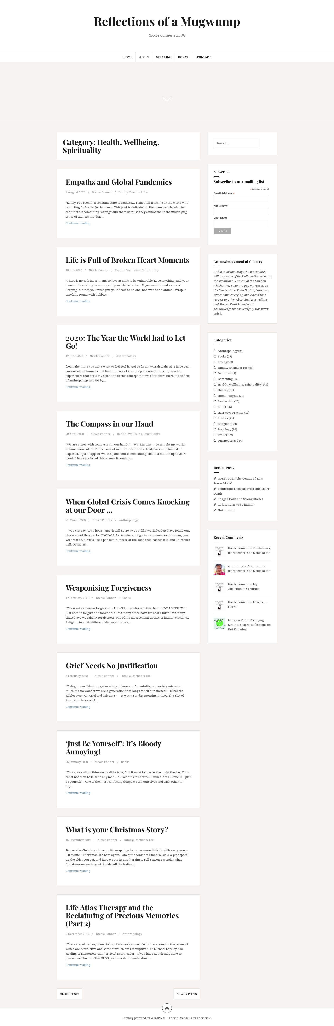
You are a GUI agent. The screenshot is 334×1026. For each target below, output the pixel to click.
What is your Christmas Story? (117, 829)
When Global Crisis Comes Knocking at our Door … (128, 506)
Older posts (69, 994)
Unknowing (226, 510)
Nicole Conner (102, 192)
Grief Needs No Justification (112, 665)
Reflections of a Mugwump (167, 21)
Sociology (224, 429)
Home (127, 57)
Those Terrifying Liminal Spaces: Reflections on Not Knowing (249, 624)
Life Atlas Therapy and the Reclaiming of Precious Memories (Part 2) (122, 915)
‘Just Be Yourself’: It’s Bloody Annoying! (113, 747)
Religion (224, 424)
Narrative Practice (231, 412)
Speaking (163, 57)
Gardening (225, 379)
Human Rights (228, 396)
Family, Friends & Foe (133, 192)
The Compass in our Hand (109, 423)
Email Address (224, 193)
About (144, 57)
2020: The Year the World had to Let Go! (125, 342)
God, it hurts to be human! (236, 504)
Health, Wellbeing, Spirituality (136, 270)
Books (126, 598)
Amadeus (185, 1018)
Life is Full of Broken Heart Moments (127, 260)
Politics (223, 418)
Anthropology (126, 356)
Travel (222, 435)
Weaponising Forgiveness (109, 588)
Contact (204, 57)
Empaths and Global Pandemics (119, 182)
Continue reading (86, 224)
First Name (221, 205)
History (223, 390)
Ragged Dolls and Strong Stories (240, 499)
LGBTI (222, 407)
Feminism (225, 373)
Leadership (225, 401)
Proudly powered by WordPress (144, 1018)
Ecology (223, 362)
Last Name (220, 217)
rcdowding (235, 566)
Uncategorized (228, 440)
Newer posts (187, 994)
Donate (184, 57)
